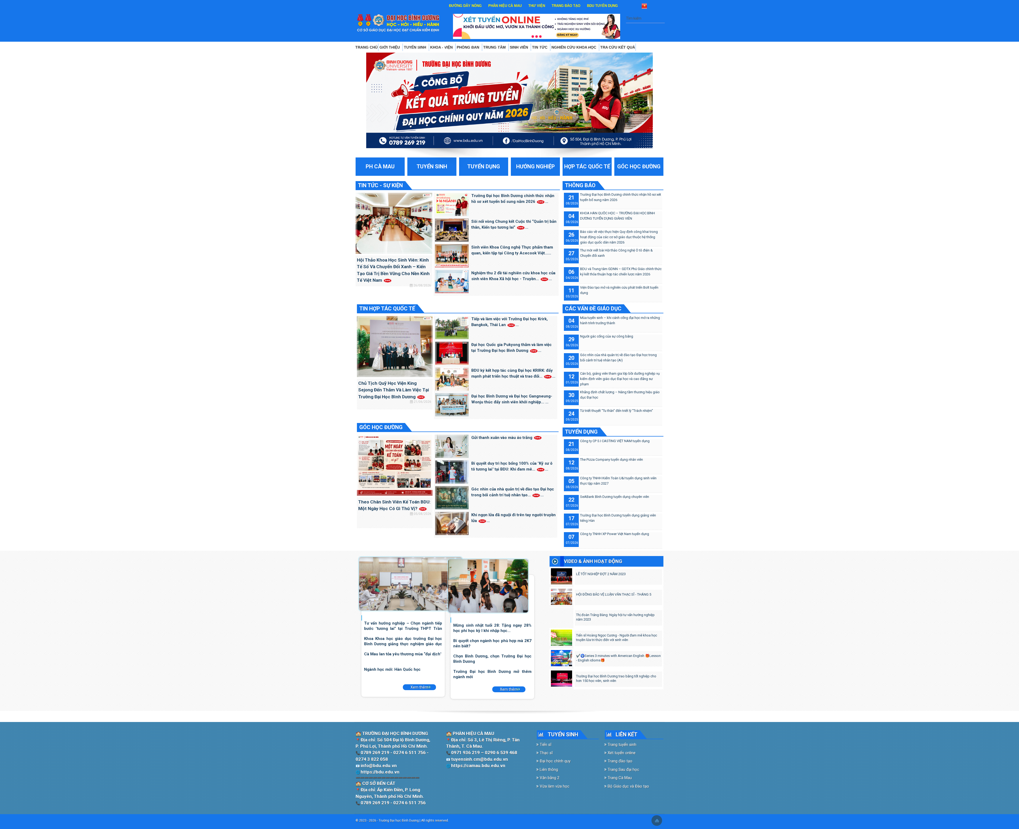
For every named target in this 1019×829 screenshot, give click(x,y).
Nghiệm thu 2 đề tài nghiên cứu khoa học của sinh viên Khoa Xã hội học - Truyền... (513, 276)
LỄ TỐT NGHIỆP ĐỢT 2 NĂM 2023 (601, 574)
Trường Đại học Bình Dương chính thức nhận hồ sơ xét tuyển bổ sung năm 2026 (512, 198)
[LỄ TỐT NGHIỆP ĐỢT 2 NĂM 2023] (561, 575)
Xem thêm (419, 687)
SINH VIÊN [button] (519, 47)
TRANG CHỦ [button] (366, 47)
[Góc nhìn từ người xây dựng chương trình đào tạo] (488, 585)
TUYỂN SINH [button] (415, 47)
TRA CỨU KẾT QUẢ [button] (617, 47)
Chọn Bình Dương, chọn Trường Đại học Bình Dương (492, 659)
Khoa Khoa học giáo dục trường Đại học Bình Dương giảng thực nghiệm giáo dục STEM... (403, 641)
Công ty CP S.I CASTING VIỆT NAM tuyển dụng (615, 441)
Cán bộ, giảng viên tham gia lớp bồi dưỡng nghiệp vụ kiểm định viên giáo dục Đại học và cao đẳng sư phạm (620, 378)
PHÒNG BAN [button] (468, 47)
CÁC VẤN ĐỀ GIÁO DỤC (593, 308)
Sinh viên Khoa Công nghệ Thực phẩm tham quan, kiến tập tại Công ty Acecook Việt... (512, 250)
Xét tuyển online (621, 752)
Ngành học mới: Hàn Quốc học (392, 669)
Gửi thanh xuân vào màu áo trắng (502, 437)
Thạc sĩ (546, 752)
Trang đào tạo (619, 761)
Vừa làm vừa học (554, 786)
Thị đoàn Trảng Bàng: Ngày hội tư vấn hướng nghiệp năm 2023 (615, 617)
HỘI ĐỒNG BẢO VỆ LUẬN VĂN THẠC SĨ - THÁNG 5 (613, 594)
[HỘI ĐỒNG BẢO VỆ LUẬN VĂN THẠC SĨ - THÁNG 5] (561, 595)
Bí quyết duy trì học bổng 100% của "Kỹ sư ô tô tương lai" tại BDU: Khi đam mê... (511, 466)
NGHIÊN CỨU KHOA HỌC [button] (574, 47)
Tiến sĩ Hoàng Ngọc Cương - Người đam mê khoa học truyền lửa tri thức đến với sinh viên (616, 637)
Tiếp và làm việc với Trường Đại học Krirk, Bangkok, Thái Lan (509, 322)
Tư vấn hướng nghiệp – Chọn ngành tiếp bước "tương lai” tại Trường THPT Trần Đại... (403, 626)
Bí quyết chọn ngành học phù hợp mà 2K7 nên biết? (492, 643)
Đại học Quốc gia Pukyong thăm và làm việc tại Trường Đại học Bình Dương (511, 347)
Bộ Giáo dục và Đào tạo (628, 786)
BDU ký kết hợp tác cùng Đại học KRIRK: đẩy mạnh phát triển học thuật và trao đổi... (512, 373)
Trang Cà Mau (619, 777)
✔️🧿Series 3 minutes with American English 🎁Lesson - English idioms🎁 (618, 658)
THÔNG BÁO (580, 185)
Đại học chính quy (555, 761)
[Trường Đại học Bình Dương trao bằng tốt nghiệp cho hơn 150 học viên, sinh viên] (561, 677)
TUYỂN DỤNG (581, 432)
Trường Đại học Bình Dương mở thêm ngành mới (492, 674)
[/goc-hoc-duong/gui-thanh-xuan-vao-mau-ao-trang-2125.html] (452, 446)
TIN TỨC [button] (540, 47)
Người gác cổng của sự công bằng (606, 336)
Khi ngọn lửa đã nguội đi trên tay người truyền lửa (513, 517)
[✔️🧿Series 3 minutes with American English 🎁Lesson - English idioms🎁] (561, 657)
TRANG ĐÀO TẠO (566, 6)
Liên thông (548, 769)
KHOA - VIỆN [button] (442, 47)
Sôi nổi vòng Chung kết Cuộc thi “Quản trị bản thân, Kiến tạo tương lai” (513, 224)
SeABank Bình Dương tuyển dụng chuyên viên (614, 497)
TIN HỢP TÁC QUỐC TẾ (387, 308)
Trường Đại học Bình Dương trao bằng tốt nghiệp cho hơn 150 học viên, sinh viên (616, 678)
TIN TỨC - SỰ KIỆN (380, 185)
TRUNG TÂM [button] (495, 47)
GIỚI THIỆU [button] (390, 47)
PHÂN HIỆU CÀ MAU (505, 6)
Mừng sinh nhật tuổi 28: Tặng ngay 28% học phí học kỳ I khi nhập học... (492, 628)
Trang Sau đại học (623, 769)
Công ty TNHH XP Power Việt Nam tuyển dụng (614, 534)
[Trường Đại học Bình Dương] (398, 23)
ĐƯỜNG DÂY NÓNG (465, 6)
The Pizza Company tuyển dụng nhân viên (611, 459)
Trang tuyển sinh (621, 744)
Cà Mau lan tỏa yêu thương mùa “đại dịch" (402, 654)
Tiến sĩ (545, 744)
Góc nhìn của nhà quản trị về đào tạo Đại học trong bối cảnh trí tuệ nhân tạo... (512, 492)
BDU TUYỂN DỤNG (602, 6)
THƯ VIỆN (536, 6)
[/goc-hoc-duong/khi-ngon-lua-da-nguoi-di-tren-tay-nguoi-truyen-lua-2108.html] (452, 523)
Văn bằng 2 (549, 777)
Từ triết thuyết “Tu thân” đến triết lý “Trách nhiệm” (616, 411)
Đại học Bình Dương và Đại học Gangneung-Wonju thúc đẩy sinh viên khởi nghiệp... (511, 399)
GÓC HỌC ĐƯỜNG (381, 427)
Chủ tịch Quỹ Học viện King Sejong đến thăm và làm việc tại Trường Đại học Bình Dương (393, 390)
